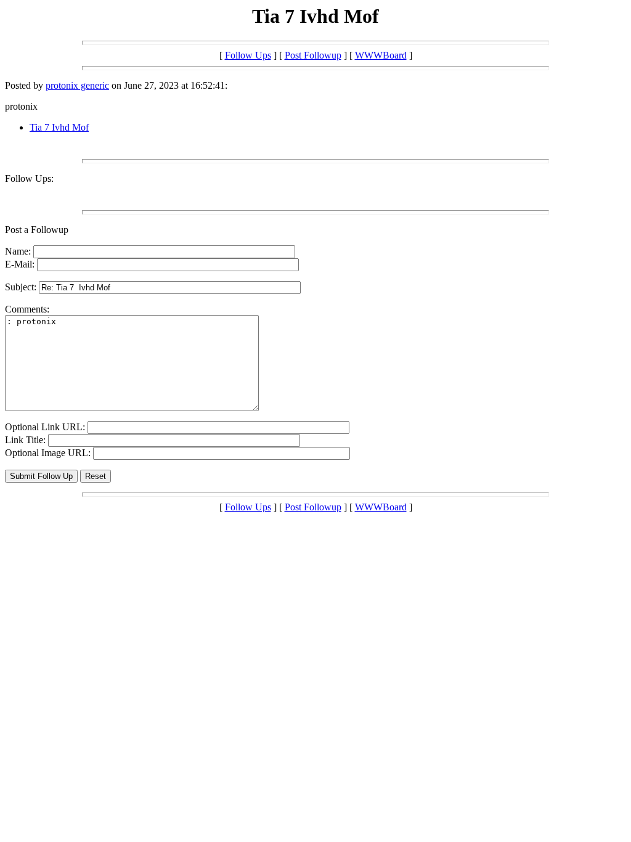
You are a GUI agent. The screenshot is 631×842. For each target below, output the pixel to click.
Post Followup (313, 55)
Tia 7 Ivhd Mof (59, 127)
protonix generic (77, 85)
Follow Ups (248, 55)
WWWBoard (381, 55)
